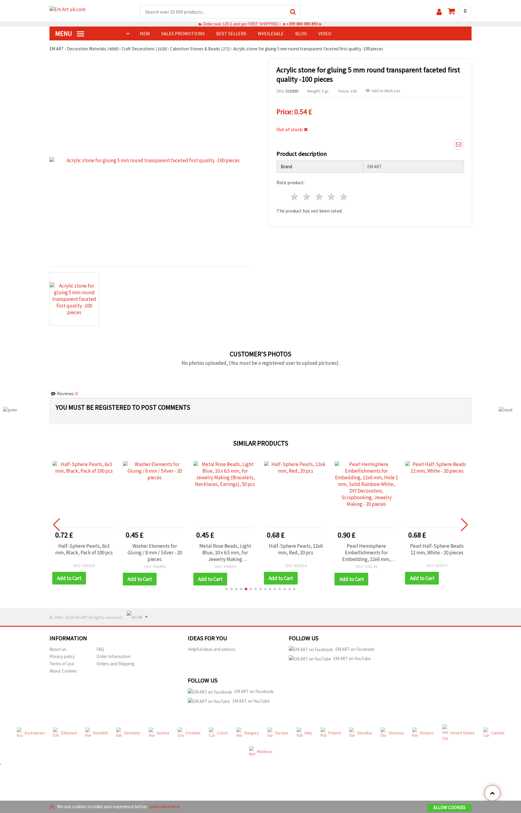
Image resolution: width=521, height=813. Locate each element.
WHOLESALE (271, 33)
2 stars (307, 197)
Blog (301, 33)
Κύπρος (427, 733)
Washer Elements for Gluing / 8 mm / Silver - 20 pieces (155, 552)
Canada (497, 733)
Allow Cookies (449, 807)
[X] (52, 806)
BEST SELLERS (231, 33)
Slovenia (396, 733)
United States (462, 733)
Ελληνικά (69, 733)
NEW (145, 33)
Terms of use (61, 663)
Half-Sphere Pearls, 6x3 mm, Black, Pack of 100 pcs (84, 549)
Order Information (113, 656)
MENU (64, 33)
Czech (222, 733)
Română (100, 733)
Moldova (264, 751)
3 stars (319, 197)
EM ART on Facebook (354, 649)
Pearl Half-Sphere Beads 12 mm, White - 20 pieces (437, 549)
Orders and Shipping (115, 663)
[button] (227, 589)
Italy (308, 733)
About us (57, 649)
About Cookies (63, 671)
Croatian (193, 733)
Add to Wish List (385, 91)
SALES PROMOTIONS (183, 33)
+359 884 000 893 (302, 24)
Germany (132, 733)
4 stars (331, 197)
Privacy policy (62, 656)
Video (324, 33)
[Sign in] (439, 12)
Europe (281, 733)
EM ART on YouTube (352, 658)
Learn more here (164, 806)
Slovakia (364, 733)
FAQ (100, 649)
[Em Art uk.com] (73, 11)
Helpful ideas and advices (211, 649)
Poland (334, 733)
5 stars (344, 197)
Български (35, 733)
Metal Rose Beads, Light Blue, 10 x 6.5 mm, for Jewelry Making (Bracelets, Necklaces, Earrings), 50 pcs (225, 552)
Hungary (251, 733)
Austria (162, 733)
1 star (295, 197)
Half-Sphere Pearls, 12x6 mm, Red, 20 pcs (296, 549)
